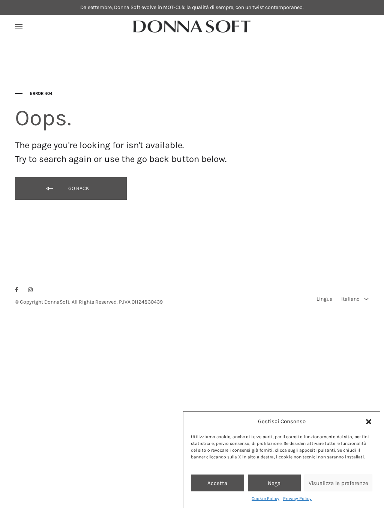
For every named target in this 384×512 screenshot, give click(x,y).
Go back (78, 188)
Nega (274, 483)
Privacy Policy (297, 498)
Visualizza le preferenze (338, 483)
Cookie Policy (265, 498)
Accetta (217, 483)
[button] (368, 421)
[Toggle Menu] (18, 26)
